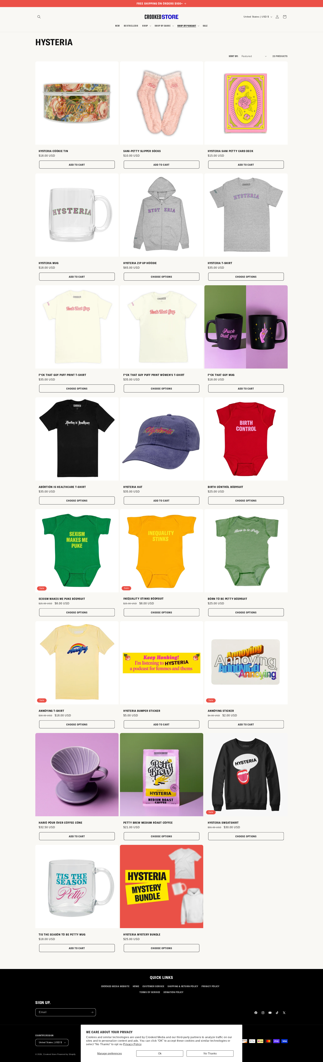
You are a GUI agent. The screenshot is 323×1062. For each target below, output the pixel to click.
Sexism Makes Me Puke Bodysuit (62, 598)
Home (136, 986)
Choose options (161, 276)
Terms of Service (149, 992)
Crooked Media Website (115, 986)
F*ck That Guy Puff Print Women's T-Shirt (154, 374)
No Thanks (210, 1053)
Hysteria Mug (48, 263)
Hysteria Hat (132, 486)
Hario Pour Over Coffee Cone (60, 822)
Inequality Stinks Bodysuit (143, 598)
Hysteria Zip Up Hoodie (140, 263)
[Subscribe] (92, 1012)
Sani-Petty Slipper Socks (142, 151)
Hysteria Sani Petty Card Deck (230, 151)
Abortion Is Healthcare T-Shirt (62, 486)
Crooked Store (50, 1054)
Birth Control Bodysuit (225, 486)
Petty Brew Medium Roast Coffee (148, 822)
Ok (160, 1053)
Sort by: (233, 56)
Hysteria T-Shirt (220, 263)
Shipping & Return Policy (183, 986)
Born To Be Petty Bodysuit (227, 598)
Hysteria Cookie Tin (53, 151)
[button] (39, 17)
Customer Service (153, 986)
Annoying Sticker (221, 710)
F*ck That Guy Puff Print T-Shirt (62, 374)
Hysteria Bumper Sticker (141, 710)
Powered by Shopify (66, 1054)
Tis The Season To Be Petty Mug (62, 934)
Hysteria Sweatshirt (223, 822)
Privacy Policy (132, 1044)
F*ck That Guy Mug (221, 374)
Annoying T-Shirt (51, 710)
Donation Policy (174, 992)
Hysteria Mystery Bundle (141, 934)
